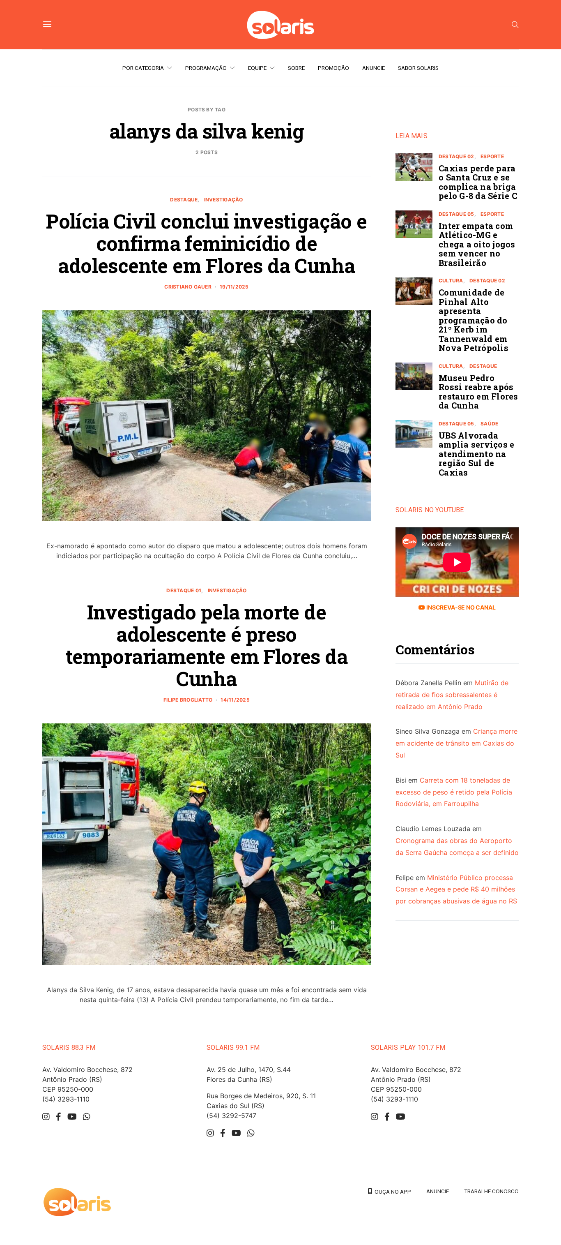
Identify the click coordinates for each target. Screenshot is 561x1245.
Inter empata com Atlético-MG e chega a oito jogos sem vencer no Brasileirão (477, 244)
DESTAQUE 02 (456, 156)
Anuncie (373, 68)
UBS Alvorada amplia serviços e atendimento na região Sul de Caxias (476, 454)
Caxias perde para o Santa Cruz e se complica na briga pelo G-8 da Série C (478, 182)
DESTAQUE (184, 199)
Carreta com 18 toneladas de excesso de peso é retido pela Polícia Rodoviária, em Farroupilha (453, 792)
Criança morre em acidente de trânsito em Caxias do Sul (456, 744)
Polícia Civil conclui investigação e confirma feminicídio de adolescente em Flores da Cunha (206, 243)
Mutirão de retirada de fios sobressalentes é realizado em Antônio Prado (451, 695)
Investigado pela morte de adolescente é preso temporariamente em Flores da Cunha (206, 645)
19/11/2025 (234, 287)
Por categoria (143, 68)
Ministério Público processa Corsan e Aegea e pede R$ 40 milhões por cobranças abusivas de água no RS (456, 889)
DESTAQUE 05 (456, 214)
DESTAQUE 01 (183, 590)
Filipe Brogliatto (187, 700)
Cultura (451, 281)
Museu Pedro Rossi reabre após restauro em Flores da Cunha (478, 391)
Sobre (296, 68)
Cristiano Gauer (188, 287)
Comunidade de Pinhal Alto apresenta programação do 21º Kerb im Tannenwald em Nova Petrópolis (473, 320)
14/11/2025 (235, 700)
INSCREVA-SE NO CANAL (460, 607)
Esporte (492, 156)
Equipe (257, 68)
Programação (206, 68)
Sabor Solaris (418, 68)
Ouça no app (391, 1191)
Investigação (223, 199)
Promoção (333, 68)
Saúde (489, 423)
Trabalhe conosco (491, 1191)
